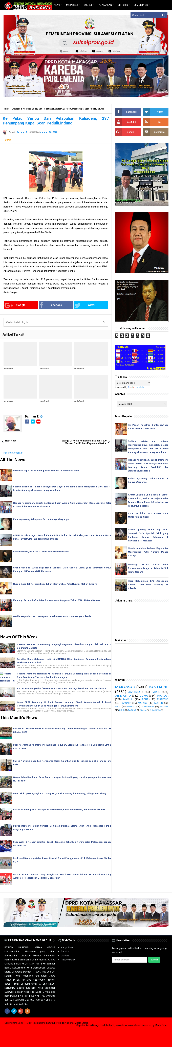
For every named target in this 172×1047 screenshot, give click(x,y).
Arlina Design (92, 1025)
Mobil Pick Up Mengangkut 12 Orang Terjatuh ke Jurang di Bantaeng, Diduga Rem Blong (59, 793)
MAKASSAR (125, 687)
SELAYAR (164, 706)
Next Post (10, 440)
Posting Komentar (13, 452)
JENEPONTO (123, 695)
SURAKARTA (155, 710)
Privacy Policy (68, 959)
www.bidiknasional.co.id (129, 1025)
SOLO (122, 710)
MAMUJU (128, 699)
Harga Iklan (67, 947)
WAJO (118, 706)
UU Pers (65, 955)
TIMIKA (143, 710)
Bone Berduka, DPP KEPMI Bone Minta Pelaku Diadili (41, 551)
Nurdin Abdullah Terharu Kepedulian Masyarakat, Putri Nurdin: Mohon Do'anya (55, 584)
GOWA (144, 695)
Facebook (56, 305)
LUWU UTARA (147, 706)
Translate (139, 387)
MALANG (142, 703)
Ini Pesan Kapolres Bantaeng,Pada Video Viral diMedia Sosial (46, 470)
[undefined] (20, 354)
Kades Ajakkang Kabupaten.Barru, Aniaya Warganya (41, 519)
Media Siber (161, 1025)
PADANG (132, 710)
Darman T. (32, 416)
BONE (145, 699)
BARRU (156, 692)
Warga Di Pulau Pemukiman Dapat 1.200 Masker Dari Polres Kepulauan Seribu (84, 442)
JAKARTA (134, 692)
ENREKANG (162, 699)
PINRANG (131, 706)
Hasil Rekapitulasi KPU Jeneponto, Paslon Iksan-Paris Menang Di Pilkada (52, 616)
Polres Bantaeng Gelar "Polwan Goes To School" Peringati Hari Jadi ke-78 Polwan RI (61, 688)
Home (7, 109)
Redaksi (65, 951)
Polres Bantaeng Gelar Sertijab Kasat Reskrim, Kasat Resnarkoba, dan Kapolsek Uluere (59, 809)
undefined (8, 369)
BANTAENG (158, 687)
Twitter (91, 305)
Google (21, 305)
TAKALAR (162, 695)
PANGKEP (126, 703)
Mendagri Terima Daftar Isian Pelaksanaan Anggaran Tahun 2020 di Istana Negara (56, 600)
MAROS (158, 703)
